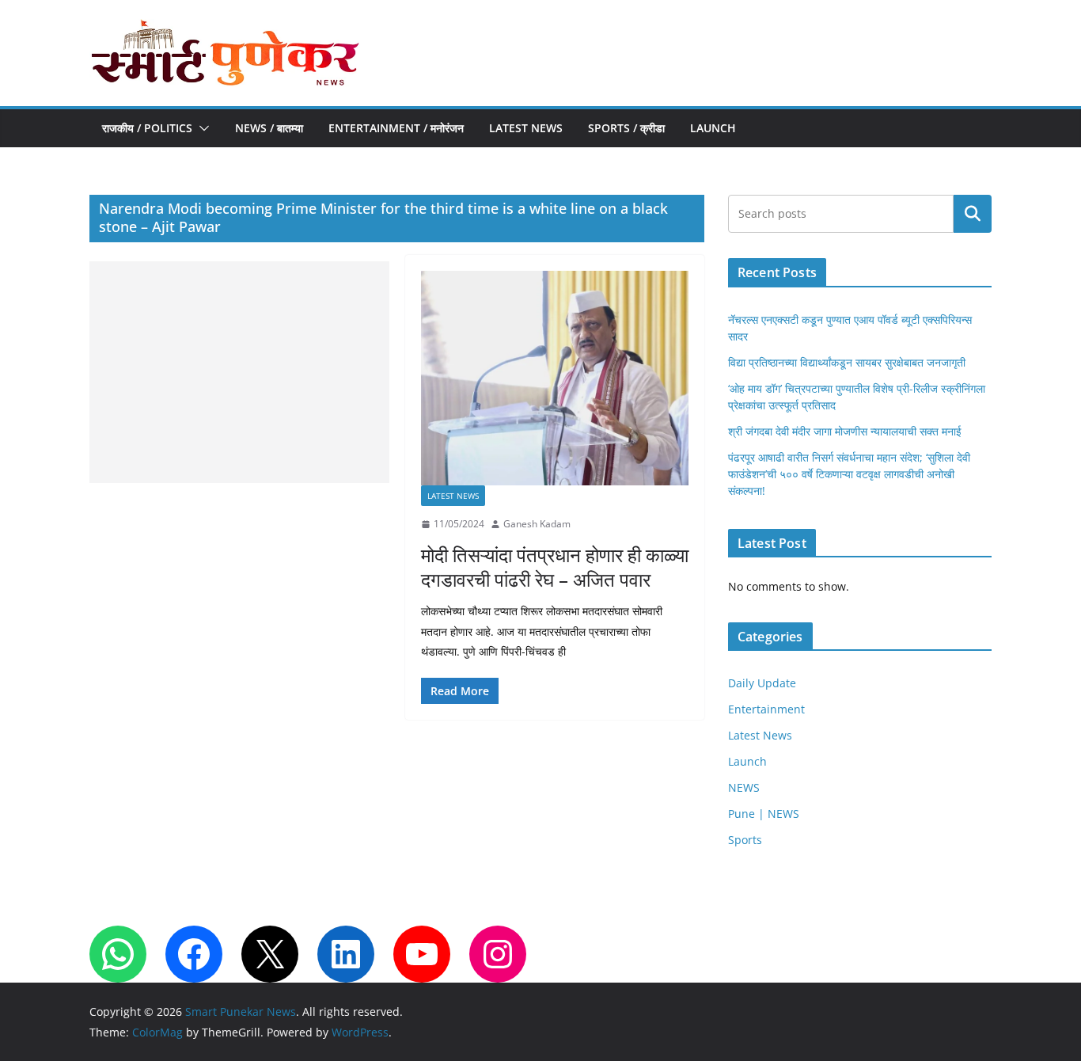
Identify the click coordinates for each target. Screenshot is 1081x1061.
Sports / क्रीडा (626, 127)
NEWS (744, 787)
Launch (713, 127)
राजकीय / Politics (147, 127)
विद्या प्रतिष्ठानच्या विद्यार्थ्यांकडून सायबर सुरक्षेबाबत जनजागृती (846, 362)
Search (972, 213)
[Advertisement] (239, 372)
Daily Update (762, 682)
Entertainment (766, 709)
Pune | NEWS (763, 813)
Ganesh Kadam (537, 523)
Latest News (526, 127)
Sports (745, 839)
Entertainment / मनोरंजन (396, 127)
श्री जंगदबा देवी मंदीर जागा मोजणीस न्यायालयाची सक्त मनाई (845, 431)
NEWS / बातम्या (269, 127)
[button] (201, 128)
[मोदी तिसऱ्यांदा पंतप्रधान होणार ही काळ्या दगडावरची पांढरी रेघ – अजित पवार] (554, 378)
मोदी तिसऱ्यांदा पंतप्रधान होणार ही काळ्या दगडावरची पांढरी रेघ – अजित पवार (554, 567)
